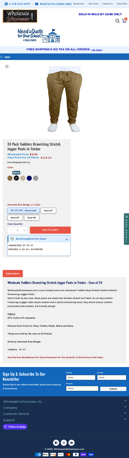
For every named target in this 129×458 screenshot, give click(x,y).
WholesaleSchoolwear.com (69, 449)
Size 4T (33, 218)
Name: (69, 372)
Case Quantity (14, 224)
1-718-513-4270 (19, 4)
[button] (124, 20)
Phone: (69, 383)
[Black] (16, 178)
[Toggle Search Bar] (117, 20)
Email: (100, 372)
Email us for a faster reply (56, 4)
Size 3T (17, 218)
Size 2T (50, 211)
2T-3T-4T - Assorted (23, 210)
